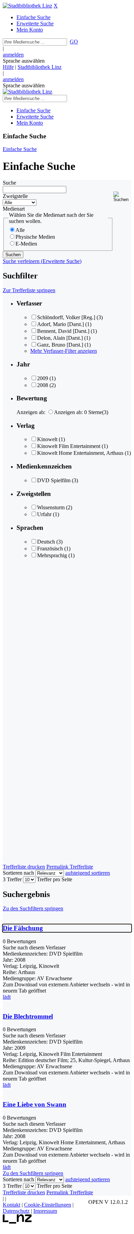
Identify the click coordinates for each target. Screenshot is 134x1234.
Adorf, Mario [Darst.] (60, 324)
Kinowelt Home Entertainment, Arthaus (80, 453)
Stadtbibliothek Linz (40, 67)
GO (74, 42)
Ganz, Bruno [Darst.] (60, 345)
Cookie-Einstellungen (47, 1205)
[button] (122, 196)
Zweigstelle (15, 196)
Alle (20, 230)
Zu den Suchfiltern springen (33, 908)
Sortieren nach (18, 873)
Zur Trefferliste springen (29, 290)
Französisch (50, 548)
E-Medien (26, 244)
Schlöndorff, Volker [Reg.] (66, 317)
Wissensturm (51, 507)
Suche (9, 183)
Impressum (45, 1211)
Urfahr (44, 514)
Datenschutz (16, 1211)
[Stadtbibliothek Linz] (27, 6)
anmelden (13, 55)
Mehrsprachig (52, 555)
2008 (42, 385)
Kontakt (11, 1205)
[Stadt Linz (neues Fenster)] (17, 1222)
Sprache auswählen (24, 61)
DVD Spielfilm (53, 480)
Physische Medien (35, 237)
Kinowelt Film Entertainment (68, 446)
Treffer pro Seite (54, 879)
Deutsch (46, 542)
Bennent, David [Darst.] (63, 331)
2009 (42, 378)
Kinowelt (47, 439)
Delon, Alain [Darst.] (60, 338)
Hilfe (8, 67)
